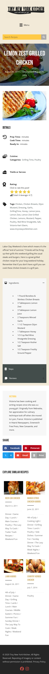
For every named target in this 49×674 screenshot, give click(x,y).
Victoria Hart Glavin (18, 225)
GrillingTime (15, 211)
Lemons (21, 218)
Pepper (38, 218)
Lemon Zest (15, 214)
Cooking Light (33, 521)
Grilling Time (27, 159)
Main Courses (11, 521)
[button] (22, 668)
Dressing (22, 207)
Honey (25, 211)
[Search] (43, 37)
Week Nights (33, 549)
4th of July (31, 517)
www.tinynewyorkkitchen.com (23, 229)
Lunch (13, 517)
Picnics (17, 613)
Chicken (18, 204)
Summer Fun (11, 617)
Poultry (37, 159)
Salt (39, 221)
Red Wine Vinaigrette (27, 221)
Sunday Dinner (12, 621)
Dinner (8, 514)
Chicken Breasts (30, 204)
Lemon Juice (34, 211)
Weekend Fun (11, 539)
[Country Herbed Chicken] (36, 599)
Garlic (30, 207)
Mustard (30, 218)
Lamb (13, 603)
